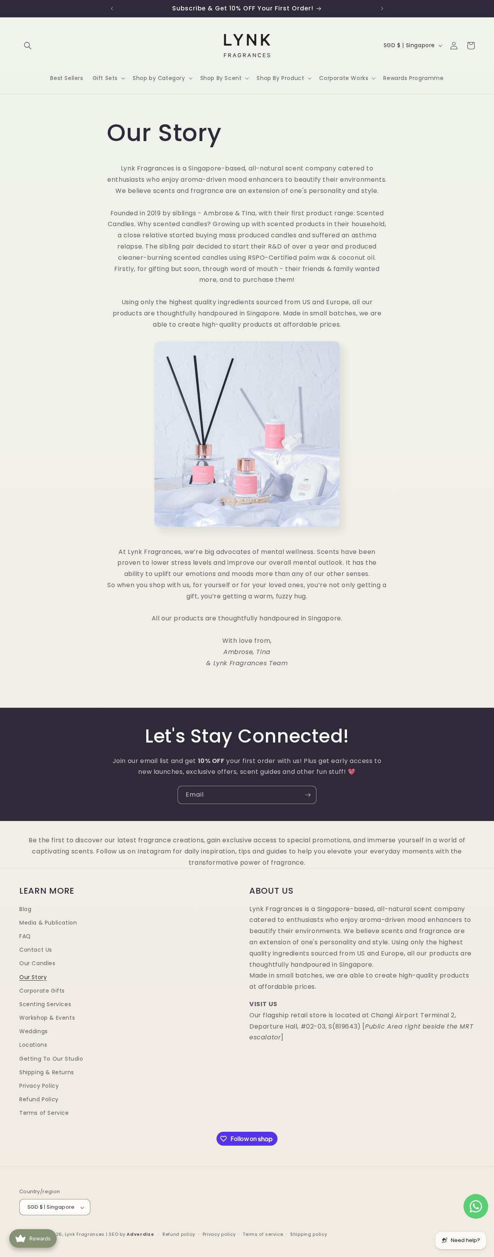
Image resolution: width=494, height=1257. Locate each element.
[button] (27, 45)
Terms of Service (44, 1113)
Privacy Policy (39, 1086)
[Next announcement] (382, 8)
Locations (33, 1045)
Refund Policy (39, 1100)
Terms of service (263, 1234)
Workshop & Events (47, 1018)
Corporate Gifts (42, 991)
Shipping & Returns (46, 1072)
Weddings (33, 1032)
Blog (25, 909)
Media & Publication (48, 923)
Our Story (33, 977)
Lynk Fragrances (85, 1234)
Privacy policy (219, 1234)
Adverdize (141, 1234)
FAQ (25, 936)
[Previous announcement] (111, 8)
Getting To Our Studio (51, 1059)
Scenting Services (45, 1004)
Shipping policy (308, 1234)
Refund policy (178, 1234)
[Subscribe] (307, 795)
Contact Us (35, 950)
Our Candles (37, 963)
